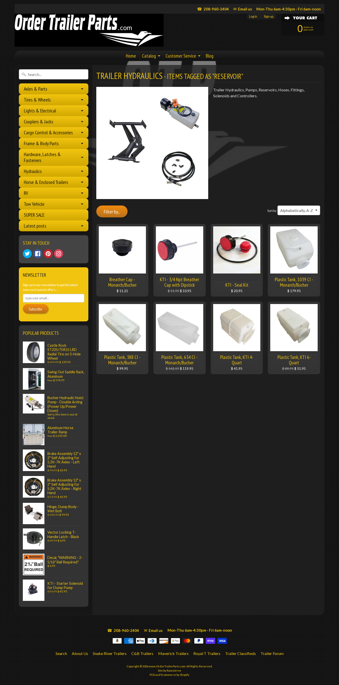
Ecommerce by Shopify (175, 674)
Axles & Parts (35, 89)
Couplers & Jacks (38, 121)
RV (26, 193)
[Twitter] (27, 253)
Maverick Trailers (173, 653)
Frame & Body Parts (41, 143)
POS (152, 674)
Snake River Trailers (110, 653)
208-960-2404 (213, 8)
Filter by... (112, 211)
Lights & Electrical (40, 110)
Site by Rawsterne (169, 670)
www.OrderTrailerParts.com (167, 666)
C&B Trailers (142, 653)
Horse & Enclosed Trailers (46, 182)
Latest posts (35, 226)
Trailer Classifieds (240, 653)
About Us (80, 653)
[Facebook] (37, 253)
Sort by (272, 211)
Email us (242, 8)
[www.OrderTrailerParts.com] (89, 30)
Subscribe (35, 309)
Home (131, 56)
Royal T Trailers (206, 653)
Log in (253, 16)
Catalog (149, 56)
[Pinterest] (48, 253)
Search (61, 653)
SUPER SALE (34, 215)
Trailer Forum (272, 653)
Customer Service (181, 56)
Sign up (268, 16)
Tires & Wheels (37, 100)
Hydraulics (33, 171)
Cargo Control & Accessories (48, 132)
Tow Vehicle (34, 204)
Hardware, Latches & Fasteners (42, 157)
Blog (209, 56)
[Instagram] (58, 253)
